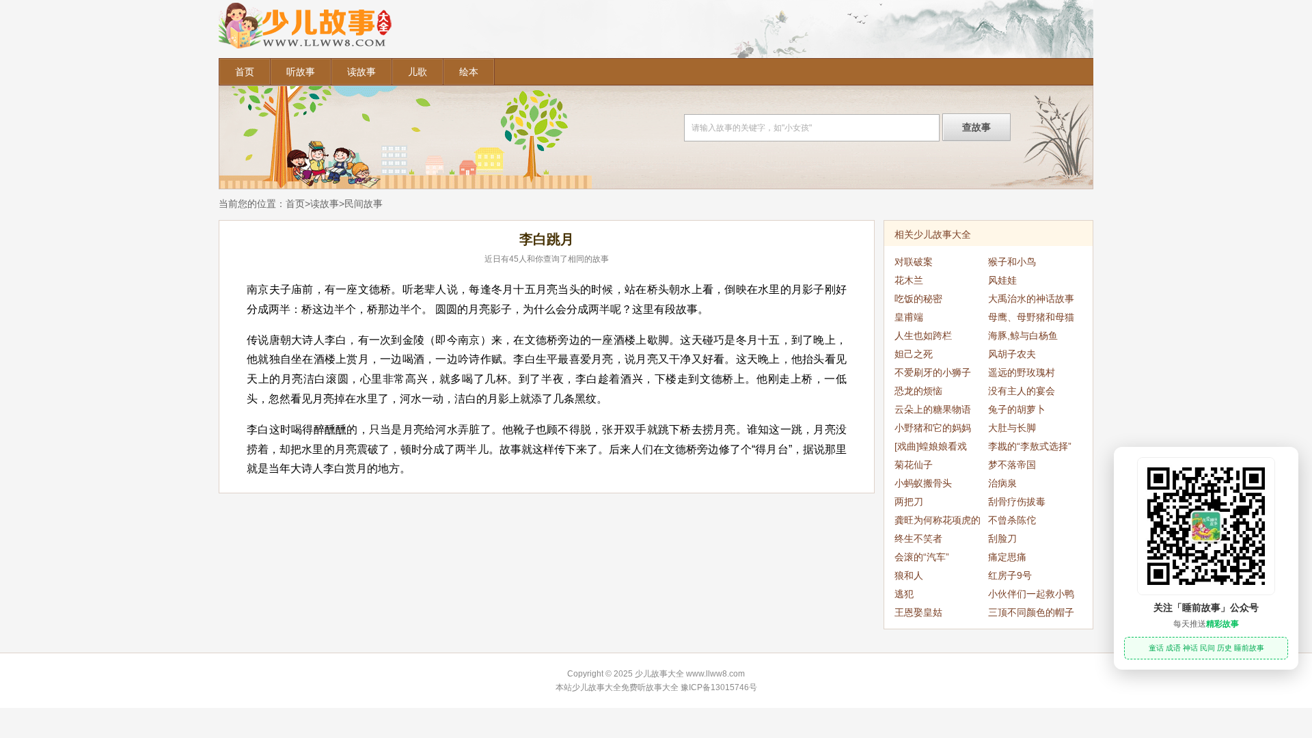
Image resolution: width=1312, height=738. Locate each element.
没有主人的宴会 (1021, 390)
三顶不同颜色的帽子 (1031, 612)
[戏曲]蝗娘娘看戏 (930, 446)
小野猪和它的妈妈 (932, 427)
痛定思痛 (1007, 556)
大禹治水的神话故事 (1031, 298)
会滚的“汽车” (921, 556)
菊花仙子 (913, 464)
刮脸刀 (1002, 538)
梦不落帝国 (1012, 464)
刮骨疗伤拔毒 (1017, 501)
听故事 (300, 71)
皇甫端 (908, 317)
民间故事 (363, 203)
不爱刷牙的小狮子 (932, 372)
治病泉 (1002, 483)
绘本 (468, 71)
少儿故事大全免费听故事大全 (625, 687)
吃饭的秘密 (918, 298)
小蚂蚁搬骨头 (923, 483)
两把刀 (908, 501)
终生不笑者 (918, 538)
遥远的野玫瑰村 (1021, 372)
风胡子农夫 (1012, 353)
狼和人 (908, 575)
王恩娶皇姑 (918, 612)
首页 (244, 71)
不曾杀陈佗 (1012, 520)
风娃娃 (1002, 280)
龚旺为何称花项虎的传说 (937, 522)
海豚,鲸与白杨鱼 (1023, 335)
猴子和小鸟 (1012, 261)
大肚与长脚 (1012, 427)
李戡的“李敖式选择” (1029, 446)
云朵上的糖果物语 (932, 409)
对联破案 (913, 261)
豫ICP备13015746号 (719, 687)
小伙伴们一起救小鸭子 (1031, 595)
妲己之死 (913, 353)
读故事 (361, 71)
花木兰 (908, 280)
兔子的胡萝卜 (1017, 409)
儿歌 (417, 71)
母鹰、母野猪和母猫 (1031, 317)
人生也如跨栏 (923, 335)
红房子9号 (1010, 575)
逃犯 (904, 593)
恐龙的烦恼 (918, 390)
